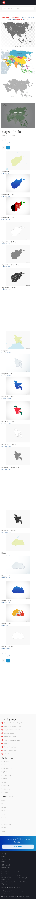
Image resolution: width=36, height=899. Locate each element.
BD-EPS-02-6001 (6, 423)
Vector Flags (5, 874)
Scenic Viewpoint (8, 733)
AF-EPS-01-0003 (5, 244)
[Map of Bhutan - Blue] (18, 590)
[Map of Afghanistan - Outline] (18, 231)
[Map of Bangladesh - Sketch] (18, 519)
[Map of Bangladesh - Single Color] (18, 456)
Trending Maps (5, 789)
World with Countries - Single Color (13, 723)
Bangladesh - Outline (9, 736)
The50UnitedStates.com (9, 878)
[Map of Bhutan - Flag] (18, 613)
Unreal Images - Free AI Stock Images (13, 876)
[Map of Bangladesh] (18, 340)
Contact (3, 814)
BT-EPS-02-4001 (5, 602)
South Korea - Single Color (11, 750)
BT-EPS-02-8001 (5, 578)
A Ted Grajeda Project (8, 893)
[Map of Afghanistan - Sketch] (18, 277)
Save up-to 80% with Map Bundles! (18, 843)
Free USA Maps (18, 872)
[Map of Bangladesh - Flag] (18, 410)
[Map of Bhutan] (18, 542)
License (3, 810)
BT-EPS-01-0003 (5, 648)
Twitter (3, 831)
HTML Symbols (6, 880)
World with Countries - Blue (11, 740)
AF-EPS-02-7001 (5, 289)
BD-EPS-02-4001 (6, 398)
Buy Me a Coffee (6, 824)
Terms (3, 821)
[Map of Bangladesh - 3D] (18, 363)
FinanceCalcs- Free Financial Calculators (14, 882)
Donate (18, 887)
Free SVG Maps (6, 872)
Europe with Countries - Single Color (14, 730)
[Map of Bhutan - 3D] (18, 565)
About (3, 800)
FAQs (3, 803)
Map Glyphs (5, 884)
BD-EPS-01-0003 (6, 446)
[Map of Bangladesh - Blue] (18, 386)
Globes (3, 782)
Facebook (4, 827)
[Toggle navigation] (32, 2)
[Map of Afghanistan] (18, 160)
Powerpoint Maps (6, 768)
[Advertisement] (18, 310)
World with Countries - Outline (12, 726)
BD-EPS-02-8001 (6, 375)
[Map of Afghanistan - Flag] (18, 206)
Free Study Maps (24, 878)
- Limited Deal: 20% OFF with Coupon (18, 18)
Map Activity (5, 785)
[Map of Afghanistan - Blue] (18, 183)
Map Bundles (5, 761)
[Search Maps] (32, 8)
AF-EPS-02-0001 (5, 173)
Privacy (3, 817)
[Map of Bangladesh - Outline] (18, 433)
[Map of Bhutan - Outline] (18, 635)
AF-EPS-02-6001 (5, 219)
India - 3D (6, 754)
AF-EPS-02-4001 (5, 196)
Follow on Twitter (23, 896)
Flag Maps (4, 772)
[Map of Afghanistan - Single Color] (18, 254)
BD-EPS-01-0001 (5, 469)
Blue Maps (4, 778)
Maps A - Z (4, 792)
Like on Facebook (8, 896)
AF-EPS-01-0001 (5, 266)
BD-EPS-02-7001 (6, 532)
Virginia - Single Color (9, 747)
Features (4, 807)
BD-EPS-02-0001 (6, 352)
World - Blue (7, 743)
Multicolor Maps (6, 775)
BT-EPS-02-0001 (5, 555)
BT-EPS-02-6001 (5, 625)
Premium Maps (5, 765)
